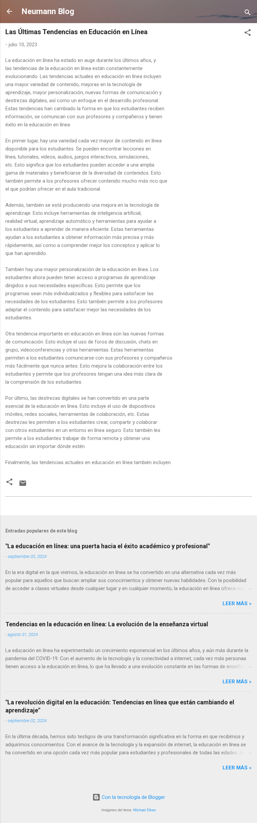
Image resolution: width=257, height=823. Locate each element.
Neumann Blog (47, 11)
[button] (248, 33)
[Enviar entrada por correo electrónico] (23, 486)
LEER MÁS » (237, 603)
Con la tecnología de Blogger (132, 797)
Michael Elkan (144, 810)
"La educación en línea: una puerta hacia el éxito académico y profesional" (107, 546)
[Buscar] (248, 13)
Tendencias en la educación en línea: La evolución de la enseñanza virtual (106, 624)
